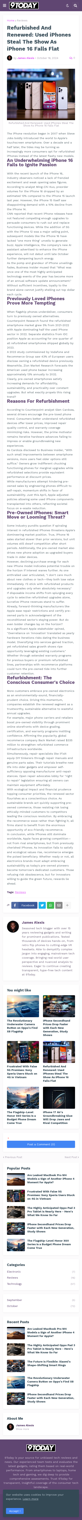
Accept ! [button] (14, 1511)
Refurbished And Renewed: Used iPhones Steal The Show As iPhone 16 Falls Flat (56, 1074)
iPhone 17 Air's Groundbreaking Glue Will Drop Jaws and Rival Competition (57, 1118)
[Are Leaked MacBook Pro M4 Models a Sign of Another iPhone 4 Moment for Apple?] (16, 1179)
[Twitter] (42, 905)
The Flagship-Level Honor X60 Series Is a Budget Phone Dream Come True (21, 1118)
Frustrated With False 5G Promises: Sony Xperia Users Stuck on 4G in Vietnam (22, 1072)
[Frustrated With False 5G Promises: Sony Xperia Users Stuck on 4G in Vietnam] (23, 1052)
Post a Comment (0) (41, 1144)
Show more (22, 1429)
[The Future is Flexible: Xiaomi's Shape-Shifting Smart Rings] (16, 1366)
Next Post (71, 1157)
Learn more (30, 1498)
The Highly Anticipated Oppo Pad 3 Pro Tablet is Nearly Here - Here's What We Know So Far (51, 1211)
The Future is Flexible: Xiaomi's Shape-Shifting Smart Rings (48, 1363)
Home (11, 20)
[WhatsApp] (50, 905)
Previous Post (13, 1157)
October (41, 1306)
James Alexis (33, 922)
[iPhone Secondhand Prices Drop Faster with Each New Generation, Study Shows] (59, 1006)
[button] (4, 5)
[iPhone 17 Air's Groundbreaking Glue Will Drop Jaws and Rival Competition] (59, 1098)
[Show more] (67, 905)
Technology (41, 1283)
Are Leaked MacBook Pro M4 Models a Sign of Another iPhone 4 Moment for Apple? (50, 1178)
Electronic (41, 1271)
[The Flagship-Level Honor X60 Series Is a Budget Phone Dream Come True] (23, 1098)
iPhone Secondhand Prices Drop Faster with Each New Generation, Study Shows (56, 1028)
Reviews (22, 20)
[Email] (58, 905)
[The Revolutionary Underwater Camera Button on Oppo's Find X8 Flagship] (23, 1006)
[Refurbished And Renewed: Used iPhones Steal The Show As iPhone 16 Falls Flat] (59, 1052)
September (41, 1300)
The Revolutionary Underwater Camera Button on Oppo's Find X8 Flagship (22, 1026)
